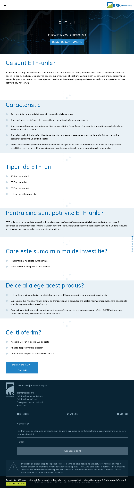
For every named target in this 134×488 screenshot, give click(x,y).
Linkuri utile (23, 385)
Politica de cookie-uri (27, 399)
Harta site (21, 405)
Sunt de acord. (16, 483)
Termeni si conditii (25, 392)
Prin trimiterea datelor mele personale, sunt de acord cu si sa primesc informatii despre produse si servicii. (71, 432)
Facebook (24, 413)
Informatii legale (38, 385)
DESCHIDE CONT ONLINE (67, 41)
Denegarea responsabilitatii (30, 402)
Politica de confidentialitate (30, 396)
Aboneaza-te (71, 450)
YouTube (123, 413)
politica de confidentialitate (83, 431)
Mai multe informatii (116, 480)
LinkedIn (73, 413)
